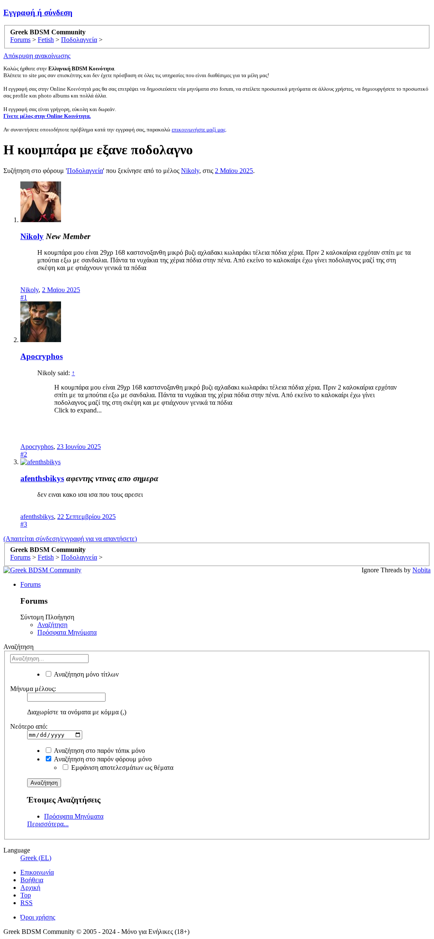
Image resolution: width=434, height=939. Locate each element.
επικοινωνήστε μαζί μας (198, 129)
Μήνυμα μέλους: (33, 688)
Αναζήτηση (52, 624)
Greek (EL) (35, 857)
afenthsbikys (42, 478)
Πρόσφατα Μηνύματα (67, 632)
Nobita (421, 570)
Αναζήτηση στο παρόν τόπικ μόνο (99, 750)
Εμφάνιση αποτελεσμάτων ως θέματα (121, 767)
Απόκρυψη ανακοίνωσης (36, 55)
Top (25, 895)
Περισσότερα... (48, 824)
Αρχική (30, 887)
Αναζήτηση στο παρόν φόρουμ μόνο (102, 759)
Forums (30, 584)
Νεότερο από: (28, 726)
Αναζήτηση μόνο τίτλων (86, 674)
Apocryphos (41, 356)
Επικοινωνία (37, 872)
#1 (23, 297)
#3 (23, 524)
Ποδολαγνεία (85, 170)
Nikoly (190, 170)
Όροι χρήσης (37, 917)
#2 (23, 454)
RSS (26, 902)
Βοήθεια (31, 879)
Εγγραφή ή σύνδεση (37, 12)
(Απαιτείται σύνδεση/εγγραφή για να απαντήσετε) (70, 538)
